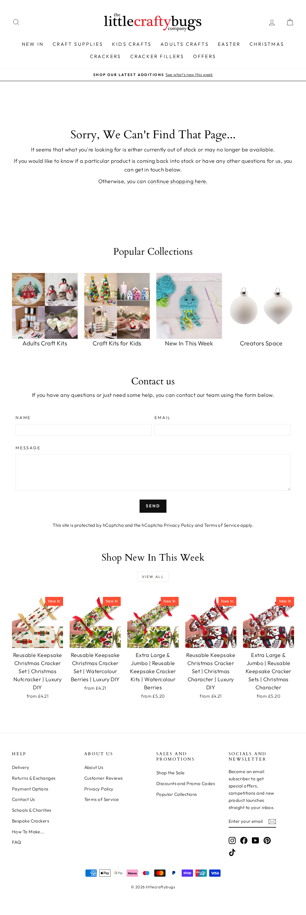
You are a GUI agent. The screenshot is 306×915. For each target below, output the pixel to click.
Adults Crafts (184, 44)
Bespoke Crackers (30, 821)
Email (162, 417)
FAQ (16, 842)
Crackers (105, 56)
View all (153, 576)
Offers (204, 56)
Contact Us (23, 799)
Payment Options (30, 789)
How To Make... (28, 831)
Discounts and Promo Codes (185, 783)
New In (33, 44)
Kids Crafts (132, 44)
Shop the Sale (170, 773)
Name (23, 417)
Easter (229, 44)
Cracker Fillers (157, 56)
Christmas (267, 44)
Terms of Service (221, 525)
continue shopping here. (178, 181)
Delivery (21, 767)
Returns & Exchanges (34, 778)
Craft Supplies (78, 44)
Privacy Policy (179, 525)
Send (153, 506)
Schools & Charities (31, 810)
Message (28, 447)
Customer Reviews (103, 778)
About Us (93, 767)
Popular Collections (176, 794)
